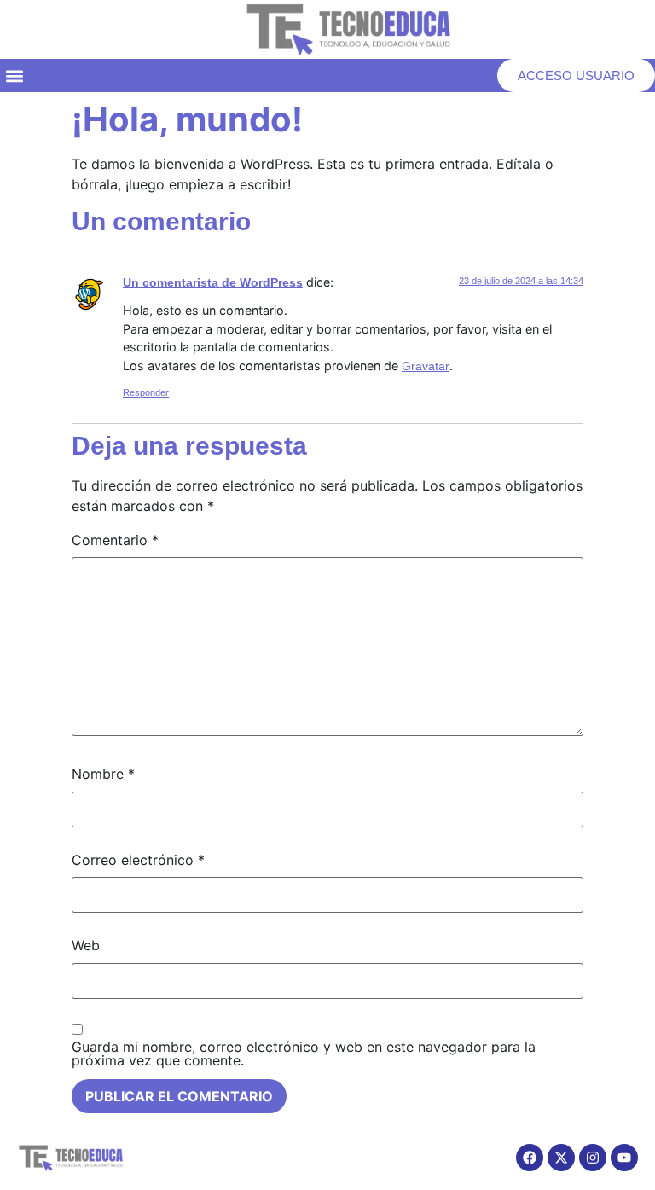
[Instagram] (592, 1157)
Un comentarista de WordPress (213, 282)
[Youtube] (624, 1157)
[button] (14, 75)
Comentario (115, 540)
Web (86, 945)
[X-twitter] (561, 1157)
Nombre (103, 774)
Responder (146, 392)
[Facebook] (529, 1157)
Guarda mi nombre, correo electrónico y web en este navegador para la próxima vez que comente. (304, 1053)
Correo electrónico (138, 860)
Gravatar (425, 366)
